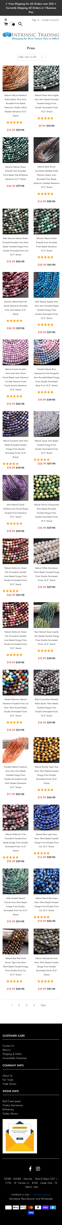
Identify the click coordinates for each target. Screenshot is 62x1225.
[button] (15, 122)
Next (43, 1005)
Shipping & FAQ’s (12, 1054)
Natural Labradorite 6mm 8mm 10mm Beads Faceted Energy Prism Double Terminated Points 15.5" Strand (46, 966)
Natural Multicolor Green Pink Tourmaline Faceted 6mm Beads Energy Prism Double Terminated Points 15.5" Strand (15, 576)
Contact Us (8, 1046)
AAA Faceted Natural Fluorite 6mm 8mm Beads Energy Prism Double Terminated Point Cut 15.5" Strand (16, 906)
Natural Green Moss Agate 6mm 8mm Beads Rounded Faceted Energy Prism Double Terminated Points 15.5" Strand (47, 103)
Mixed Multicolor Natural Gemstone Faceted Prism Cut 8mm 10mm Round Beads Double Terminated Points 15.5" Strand (15, 707)
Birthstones (8, 1109)
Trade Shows (9, 1084)
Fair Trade (8, 1080)
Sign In (35, 20)
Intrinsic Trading (42, 1194)
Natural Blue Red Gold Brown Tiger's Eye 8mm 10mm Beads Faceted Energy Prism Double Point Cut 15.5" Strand (15, 966)
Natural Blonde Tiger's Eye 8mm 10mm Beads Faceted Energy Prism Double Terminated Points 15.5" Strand (46, 775)
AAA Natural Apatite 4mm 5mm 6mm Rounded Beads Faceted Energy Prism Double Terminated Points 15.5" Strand (47, 310)
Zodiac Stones (10, 1113)
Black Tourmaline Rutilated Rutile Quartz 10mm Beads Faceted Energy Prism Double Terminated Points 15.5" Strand (46, 707)
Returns (7, 1050)
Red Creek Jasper (12, 1101)
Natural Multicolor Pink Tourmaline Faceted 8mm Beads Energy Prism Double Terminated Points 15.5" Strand (15, 842)
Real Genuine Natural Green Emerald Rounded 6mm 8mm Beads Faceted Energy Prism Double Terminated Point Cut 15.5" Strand (15, 246)
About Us (7, 1075)
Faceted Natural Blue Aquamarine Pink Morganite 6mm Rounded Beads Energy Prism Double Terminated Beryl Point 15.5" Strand (46, 377)
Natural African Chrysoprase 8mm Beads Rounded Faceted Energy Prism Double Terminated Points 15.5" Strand (46, 513)
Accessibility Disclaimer (15, 1058)
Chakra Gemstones (13, 1105)
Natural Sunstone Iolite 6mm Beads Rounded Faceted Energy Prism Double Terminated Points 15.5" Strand (15, 449)
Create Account (50, 20)
